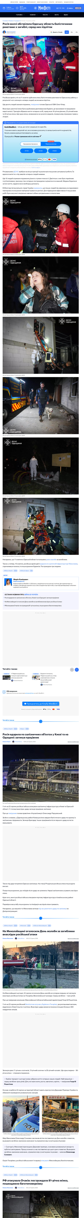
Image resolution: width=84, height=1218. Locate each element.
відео (66, 15)
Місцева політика (69, 2)
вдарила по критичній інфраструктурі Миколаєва (59, 564)
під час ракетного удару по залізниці (52, 909)
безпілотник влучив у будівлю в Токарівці (41, 1004)
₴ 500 (55, 151)
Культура (51, 2)
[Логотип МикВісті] (44, 8)
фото (57, 15)
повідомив (35, 104)
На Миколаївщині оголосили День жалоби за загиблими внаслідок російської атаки (33, 602)
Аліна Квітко (18, 741)
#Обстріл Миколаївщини (40, 925)
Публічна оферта (36, 167)
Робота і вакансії (30, 2)
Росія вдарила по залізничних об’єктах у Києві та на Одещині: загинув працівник (32, 598)
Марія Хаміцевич (11, 31)
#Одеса (22, 728)
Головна (5, 20)
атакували (45, 1160)
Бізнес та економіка (42, 2)
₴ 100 (27, 151)
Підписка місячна (51, 144)
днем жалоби (51, 559)
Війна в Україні (14, 2)
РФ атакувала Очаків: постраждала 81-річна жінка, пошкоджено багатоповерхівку (33, 605)
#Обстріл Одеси (24, 570)
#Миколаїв (23, 925)
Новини (11, 20)
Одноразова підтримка (30, 144)
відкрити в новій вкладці (73, 741)
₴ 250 (41, 151)
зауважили (38, 188)
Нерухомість (59, 2)
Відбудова (22, 2)
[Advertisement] (41, 641)
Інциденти (18, 20)
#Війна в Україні (8, 570)
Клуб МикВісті (10, 127)
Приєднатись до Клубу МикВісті (41, 703)
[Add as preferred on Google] (35, 8)
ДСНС (16, 171)
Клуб (78, 8)
